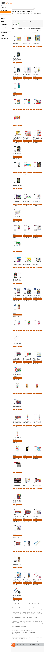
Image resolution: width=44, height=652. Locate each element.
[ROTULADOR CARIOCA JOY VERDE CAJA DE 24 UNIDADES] (17, 591)
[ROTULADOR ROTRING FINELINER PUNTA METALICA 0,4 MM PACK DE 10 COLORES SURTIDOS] (37, 164)
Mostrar (38, 30)
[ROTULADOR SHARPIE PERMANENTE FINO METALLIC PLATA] (17, 70)
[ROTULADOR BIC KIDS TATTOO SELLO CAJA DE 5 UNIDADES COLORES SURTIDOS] (37, 385)
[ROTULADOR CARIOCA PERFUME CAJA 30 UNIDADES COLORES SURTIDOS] (17, 133)
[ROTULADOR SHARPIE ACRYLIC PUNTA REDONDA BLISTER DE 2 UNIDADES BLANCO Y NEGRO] (17, 512)
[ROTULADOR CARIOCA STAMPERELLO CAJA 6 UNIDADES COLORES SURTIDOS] (37, 133)
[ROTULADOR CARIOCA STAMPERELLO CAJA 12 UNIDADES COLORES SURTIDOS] (27, 133)
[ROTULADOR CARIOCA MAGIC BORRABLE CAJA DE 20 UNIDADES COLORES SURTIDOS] (17, 370)
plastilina (31, 630)
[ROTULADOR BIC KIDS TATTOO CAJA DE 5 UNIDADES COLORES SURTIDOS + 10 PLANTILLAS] (27, 385)
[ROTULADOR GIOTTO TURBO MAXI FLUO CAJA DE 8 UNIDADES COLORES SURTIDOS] (17, 449)
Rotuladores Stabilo (39, 13)
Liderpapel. (23, 14)
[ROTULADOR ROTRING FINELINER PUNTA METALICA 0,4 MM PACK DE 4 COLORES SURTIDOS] (17, 180)
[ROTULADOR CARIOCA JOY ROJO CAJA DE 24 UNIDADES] (37, 575)
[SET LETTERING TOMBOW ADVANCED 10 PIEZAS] (27, 70)
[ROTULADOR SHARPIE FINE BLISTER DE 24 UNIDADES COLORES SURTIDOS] (27, 196)
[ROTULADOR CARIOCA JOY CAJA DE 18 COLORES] (37, 101)
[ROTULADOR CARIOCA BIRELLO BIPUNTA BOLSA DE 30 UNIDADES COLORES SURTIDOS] (27, 101)
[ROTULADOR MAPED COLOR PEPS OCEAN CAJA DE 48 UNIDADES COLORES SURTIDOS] (27, 164)
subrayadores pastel (25, 630)
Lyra (24, 623)
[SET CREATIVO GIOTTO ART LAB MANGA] (27, 480)
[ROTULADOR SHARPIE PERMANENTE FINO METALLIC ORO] (17, 54)
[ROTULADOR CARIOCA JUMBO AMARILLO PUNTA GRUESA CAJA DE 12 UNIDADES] (27, 575)
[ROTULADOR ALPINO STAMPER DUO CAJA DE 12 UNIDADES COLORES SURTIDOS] (17, 243)
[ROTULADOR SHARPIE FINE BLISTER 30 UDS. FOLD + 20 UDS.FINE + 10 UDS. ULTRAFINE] (17, 196)
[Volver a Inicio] (13, 8)
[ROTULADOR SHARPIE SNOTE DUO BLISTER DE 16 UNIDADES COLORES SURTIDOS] (17, 212)
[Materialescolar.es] (9, 3)
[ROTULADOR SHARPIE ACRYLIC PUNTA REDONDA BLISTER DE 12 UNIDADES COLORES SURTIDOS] (17, 496)
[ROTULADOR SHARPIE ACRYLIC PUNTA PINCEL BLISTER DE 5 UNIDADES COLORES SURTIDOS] (37, 480)
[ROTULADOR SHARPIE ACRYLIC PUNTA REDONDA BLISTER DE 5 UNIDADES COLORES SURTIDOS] (27, 512)
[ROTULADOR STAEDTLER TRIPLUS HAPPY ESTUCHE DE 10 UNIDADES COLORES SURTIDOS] (17, 307)
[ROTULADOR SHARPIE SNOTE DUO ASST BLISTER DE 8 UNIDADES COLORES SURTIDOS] (37, 196)
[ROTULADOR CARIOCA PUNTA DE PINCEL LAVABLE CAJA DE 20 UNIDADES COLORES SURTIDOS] (37, 259)
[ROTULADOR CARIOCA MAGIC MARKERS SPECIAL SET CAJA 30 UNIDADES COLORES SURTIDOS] (17, 117)
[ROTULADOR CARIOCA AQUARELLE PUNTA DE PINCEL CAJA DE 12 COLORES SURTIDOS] (17, 575)
